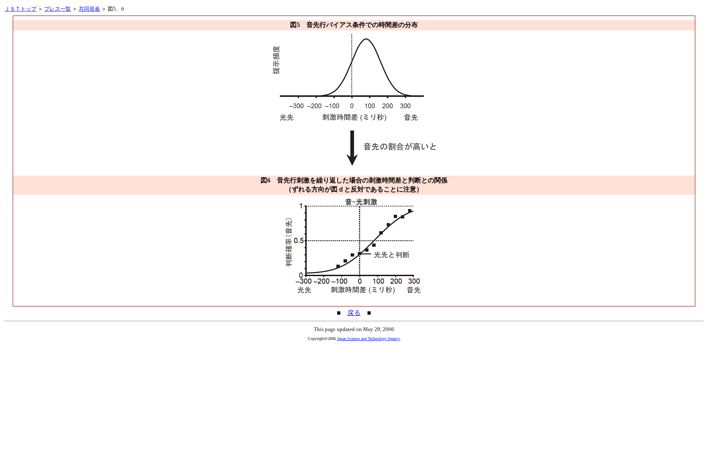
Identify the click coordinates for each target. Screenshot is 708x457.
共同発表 (89, 9)
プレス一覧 (57, 9)
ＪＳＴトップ (20, 9)
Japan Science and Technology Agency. (369, 338)
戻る (354, 312)
